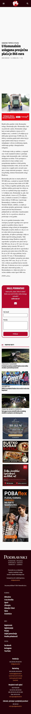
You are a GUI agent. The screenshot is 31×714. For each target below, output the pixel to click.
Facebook (7, 645)
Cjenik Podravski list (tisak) (15, 676)
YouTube (7, 651)
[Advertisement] (15, 24)
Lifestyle (7, 605)
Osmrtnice (8, 614)
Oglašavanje (8, 628)
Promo (6, 631)
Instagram (7, 648)
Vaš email (6, 312)
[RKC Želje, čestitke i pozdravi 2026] (15, 485)
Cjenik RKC (15, 680)
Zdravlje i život (9, 608)
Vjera (6, 611)
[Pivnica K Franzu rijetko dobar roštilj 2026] (15, 462)
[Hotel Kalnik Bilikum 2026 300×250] (15, 439)
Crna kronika (8, 599)
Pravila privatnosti (10, 636)
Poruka (5, 320)
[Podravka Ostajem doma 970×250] (15, 120)
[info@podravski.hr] (15, 303)
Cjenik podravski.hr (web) (15, 678)
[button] (3, 3)
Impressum (8, 625)
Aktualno (7, 597)
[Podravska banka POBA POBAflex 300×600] (15, 541)
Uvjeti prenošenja (10, 633)
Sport (6, 602)
